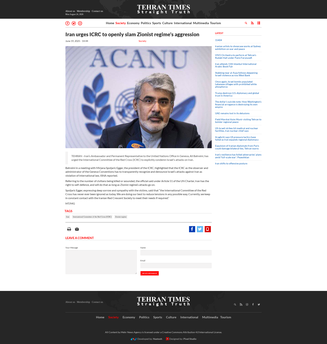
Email (142, 260)
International (183, 23)
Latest (219, 33)
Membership (83, 11)
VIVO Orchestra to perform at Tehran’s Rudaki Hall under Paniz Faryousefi (235, 56)
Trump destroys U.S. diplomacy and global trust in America (237, 94)
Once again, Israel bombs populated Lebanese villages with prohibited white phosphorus (236, 84)
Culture (167, 23)
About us (70, 11)
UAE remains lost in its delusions (232, 113)
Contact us (97, 11)
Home (110, 23)
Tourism (215, 23)
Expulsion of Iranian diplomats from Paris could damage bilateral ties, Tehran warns (237, 147)
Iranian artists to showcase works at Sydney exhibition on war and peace (238, 47)
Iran (67, 217)
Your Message (71, 247)
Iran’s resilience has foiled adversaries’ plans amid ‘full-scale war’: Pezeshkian (238, 156)
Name (143, 247)
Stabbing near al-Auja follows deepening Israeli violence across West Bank (236, 74)
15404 (218, 40)
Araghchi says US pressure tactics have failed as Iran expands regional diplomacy (237, 138)
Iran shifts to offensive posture (231, 163)
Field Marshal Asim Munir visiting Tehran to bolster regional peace (238, 120)
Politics (146, 23)
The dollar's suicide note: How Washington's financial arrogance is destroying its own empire (238, 104)
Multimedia (201, 23)
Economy (133, 23)
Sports (156, 23)
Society (120, 23)
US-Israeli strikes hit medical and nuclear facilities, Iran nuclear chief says (236, 129)
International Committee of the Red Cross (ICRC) (92, 217)
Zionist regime (121, 217)
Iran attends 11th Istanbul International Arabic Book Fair (235, 65)
